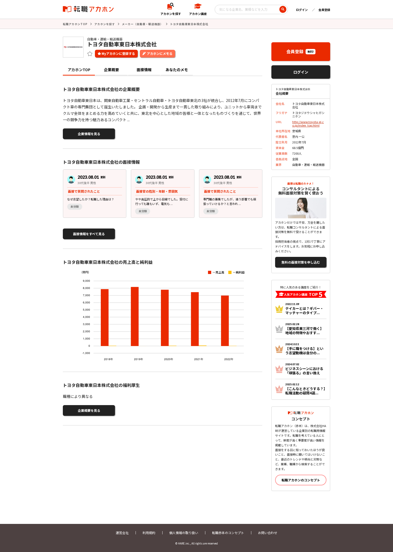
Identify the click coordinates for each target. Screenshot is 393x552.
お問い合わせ (267, 532)
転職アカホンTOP (75, 24)
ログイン (302, 9)
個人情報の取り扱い (183, 532)
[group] (94, 193)
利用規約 (148, 532)
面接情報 (144, 69)
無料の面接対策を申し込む (301, 262)
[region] (165, 193)
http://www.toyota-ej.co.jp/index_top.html (308, 123)
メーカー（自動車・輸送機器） (142, 24)
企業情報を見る (89, 133)
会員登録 (324, 9)
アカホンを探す (104, 24)
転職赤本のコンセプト (228, 532)
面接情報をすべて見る (89, 233)
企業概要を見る (89, 410)
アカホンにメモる (159, 53)
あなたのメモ (176, 69)
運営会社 (122, 532)
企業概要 (111, 69)
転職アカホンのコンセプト (301, 480)
